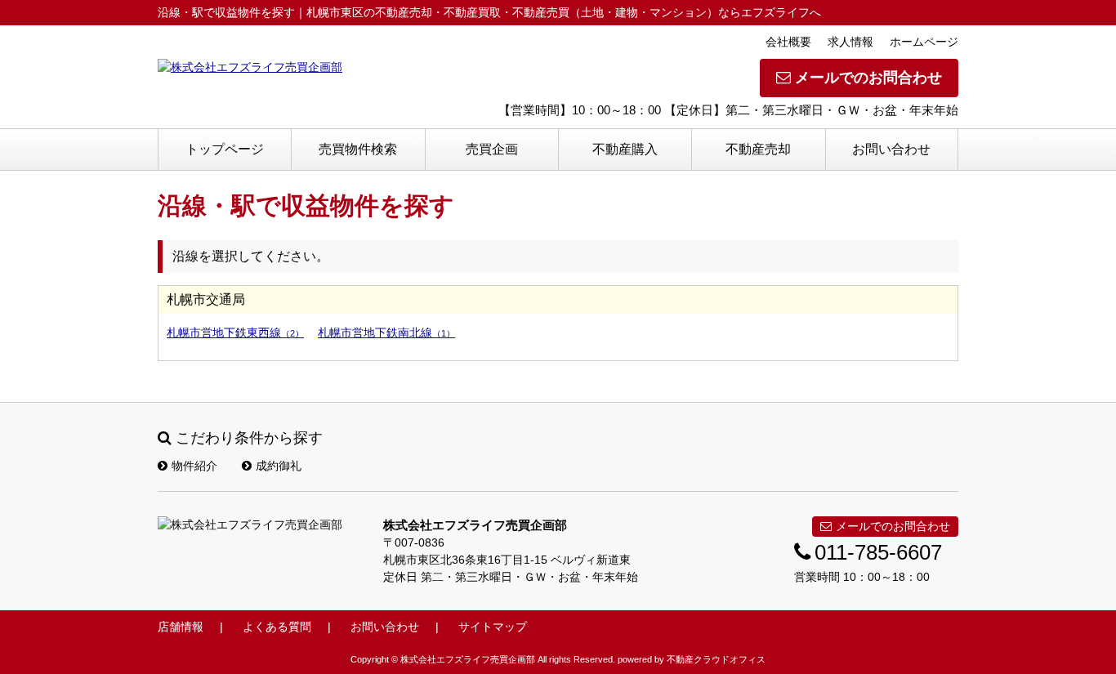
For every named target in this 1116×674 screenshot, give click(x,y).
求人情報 (850, 41)
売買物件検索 (358, 149)
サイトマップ (492, 626)
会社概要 (788, 41)
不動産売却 (758, 149)
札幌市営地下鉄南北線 (386, 332)
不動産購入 (625, 149)
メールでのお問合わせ (868, 77)
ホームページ (924, 41)
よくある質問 (277, 626)
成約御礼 (278, 465)
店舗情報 (180, 626)
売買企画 (492, 149)
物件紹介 (194, 465)
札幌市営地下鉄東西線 (235, 332)
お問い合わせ (891, 149)
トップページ (224, 149)
